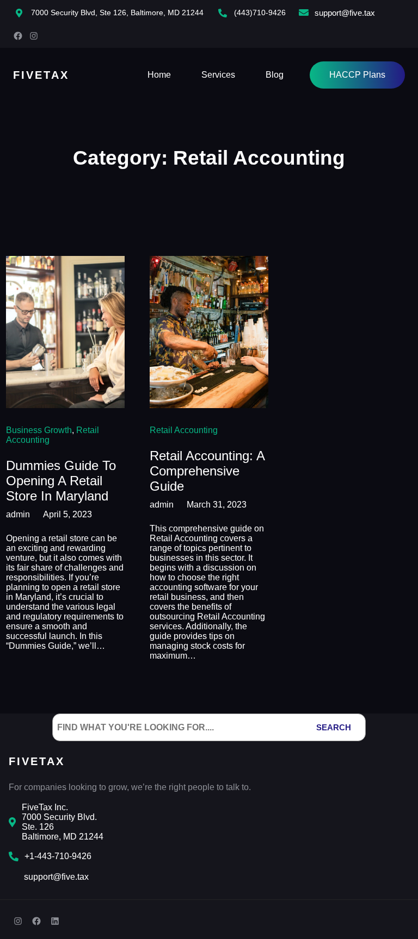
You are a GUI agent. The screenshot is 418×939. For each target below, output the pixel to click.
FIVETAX (41, 75)
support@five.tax (345, 12)
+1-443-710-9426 (57, 856)
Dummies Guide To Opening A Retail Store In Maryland (61, 480)
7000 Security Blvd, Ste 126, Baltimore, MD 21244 (117, 12)
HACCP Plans (357, 74)
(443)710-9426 (260, 12)
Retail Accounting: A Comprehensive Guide (207, 470)
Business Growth (39, 430)
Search (333, 727)
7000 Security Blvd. (59, 817)
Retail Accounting (184, 430)
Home (159, 74)
